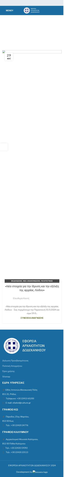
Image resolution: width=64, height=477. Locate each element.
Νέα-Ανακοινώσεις (31, 281)
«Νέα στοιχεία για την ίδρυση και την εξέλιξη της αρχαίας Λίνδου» (32, 288)
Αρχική (7, 33)
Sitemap (6, 376)
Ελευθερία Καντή (21, 298)
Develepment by (24, 472)
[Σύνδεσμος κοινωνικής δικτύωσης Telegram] (40, 3)
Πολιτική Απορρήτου (12, 366)
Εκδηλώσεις (16, 281)
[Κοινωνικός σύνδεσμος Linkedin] (36, 3)
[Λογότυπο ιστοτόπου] (32, 10)
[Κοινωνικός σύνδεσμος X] (28, 3)
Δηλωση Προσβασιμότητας (15, 360)
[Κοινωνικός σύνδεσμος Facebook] (24, 3)
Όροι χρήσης (8, 371)
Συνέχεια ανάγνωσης (32, 318)
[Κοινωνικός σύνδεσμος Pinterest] (32, 3)
